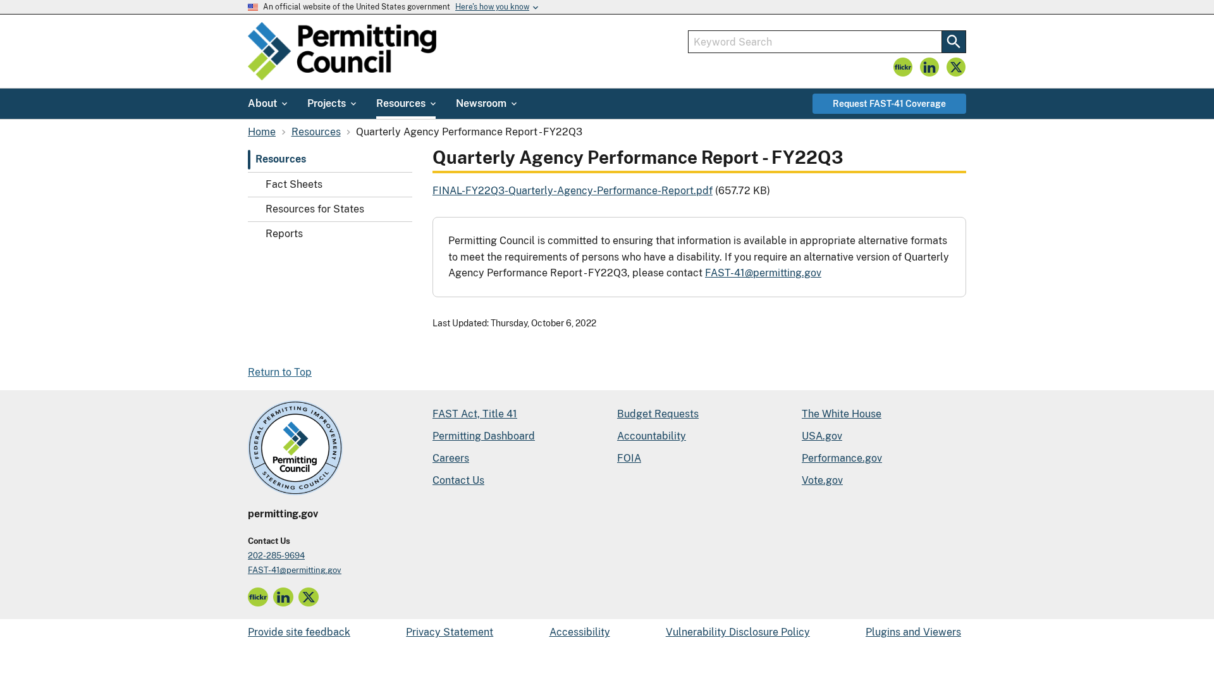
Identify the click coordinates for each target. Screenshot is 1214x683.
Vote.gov (822, 480)
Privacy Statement (449, 632)
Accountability (651, 436)
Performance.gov (842, 458)
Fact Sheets (294, 184)
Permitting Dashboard (483, 436)
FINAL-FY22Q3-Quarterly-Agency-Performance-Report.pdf (572, 191)
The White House (841, 414)
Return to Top (280, 372)
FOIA (629, 458)
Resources (280, 159)
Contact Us (458, 480)
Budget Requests (658, 414)
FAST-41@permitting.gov (763, 273)
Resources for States (315, 209)
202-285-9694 (276, 555)
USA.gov (822, 436)
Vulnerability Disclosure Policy (738, 632)
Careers (450, 458)
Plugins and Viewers (913, 632)
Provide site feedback (299, 632)
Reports (284, 234)
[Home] (342, 51)
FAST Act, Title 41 (474, 414)
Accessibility (579, 632)
